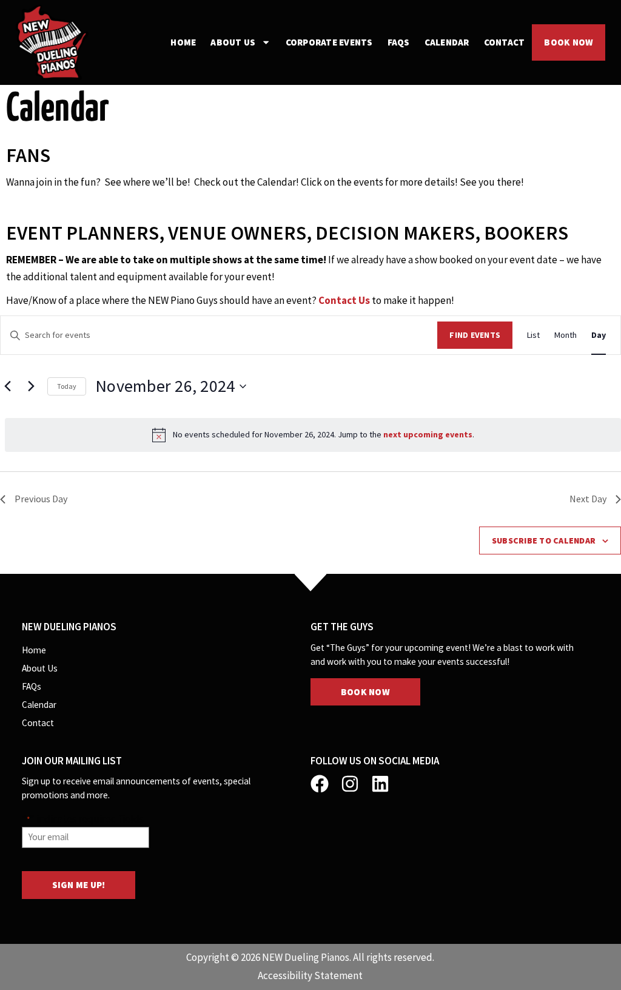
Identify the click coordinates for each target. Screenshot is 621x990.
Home (183, 42)
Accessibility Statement (310, 975)
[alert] (313, 435)
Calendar (447, 42)
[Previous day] (7, 386)
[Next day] (31, 386)
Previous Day (41, 499)
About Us (232, 42)
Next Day (587, 499)
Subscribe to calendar (544, 540)
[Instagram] (350, 784)
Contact (504, 42)
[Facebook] (319, 784)
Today (66, 386)
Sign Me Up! (79, 885)
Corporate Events (329, 42)
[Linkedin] (380, 784)
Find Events (474, 334)
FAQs (399, 42)
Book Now (568, 42)
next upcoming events (427, 434)
